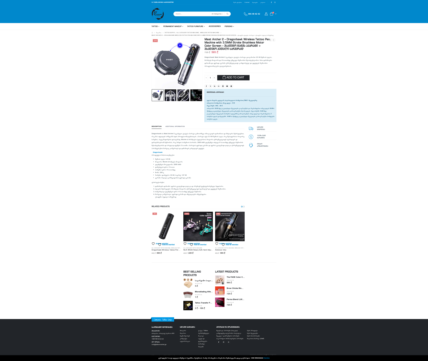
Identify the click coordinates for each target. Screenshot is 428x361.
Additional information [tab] (175, 126)
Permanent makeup (172, 26)
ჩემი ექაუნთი (237, 2)
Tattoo (155, 26)
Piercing (228, 26)
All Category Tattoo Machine (161, 248)
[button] (242, 206)
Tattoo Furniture (195, 26)
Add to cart (235, 77)
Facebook (206, 86)
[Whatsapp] (228, 342)
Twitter (210, 86)
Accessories (215, 26)
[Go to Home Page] (152, 32)
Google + (219, 86)
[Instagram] (274, 2)
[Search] (227, 14)
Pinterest (223, 86)
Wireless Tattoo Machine (179, 248)
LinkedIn (214, 86)
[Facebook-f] (219, 342)
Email (227, 86)
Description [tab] (157, 126)
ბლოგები (255, 2)
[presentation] (152, 63)
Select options (241, 215)
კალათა (262, 2)
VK (231, 86)
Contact (247, 2)
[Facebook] (271, 2)
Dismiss (266, 358)
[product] (188, 283)
